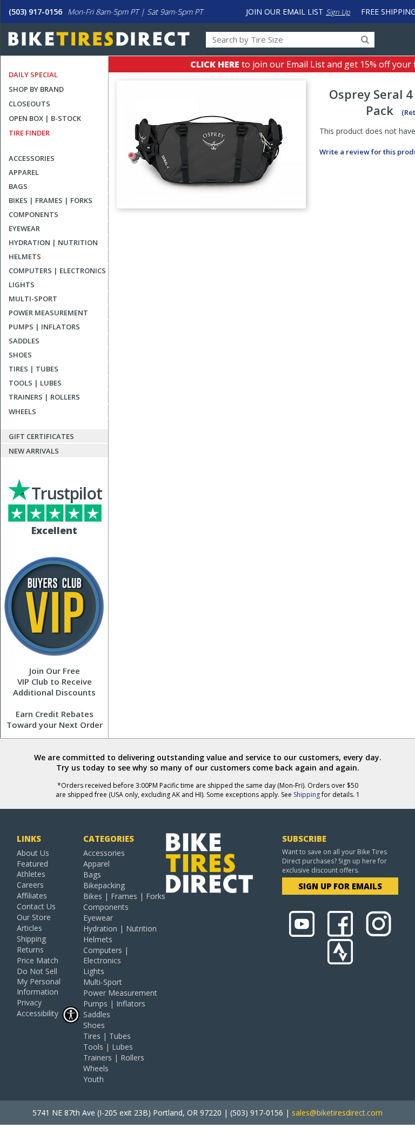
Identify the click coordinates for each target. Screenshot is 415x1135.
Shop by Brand (36, 89)
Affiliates (32, 895)
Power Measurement (48, 312)
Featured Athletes (32, 869)
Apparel (24, 172)
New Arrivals (34, 451)
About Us (33, 853)
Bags (18, 186)
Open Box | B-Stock (45, 118)
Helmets (25, 256)
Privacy (29, 1002)
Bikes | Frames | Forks (50, 200)
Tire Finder (29, 133)
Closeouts (29, 104)
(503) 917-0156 (35, 11)
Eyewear (24, 228)
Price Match (37, 960)
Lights (22, 284)
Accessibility (37, 1013)
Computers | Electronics (57, 270)
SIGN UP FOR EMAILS (340, 886)
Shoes (20, 355)
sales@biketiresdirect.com (337, 1112)
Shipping (306, 794)
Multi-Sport (33, 298)
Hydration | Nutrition (53, 242)
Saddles (24, 341)
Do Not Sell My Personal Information (39, 981)
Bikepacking (104, 885)
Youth (93, 1079)
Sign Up (338, 12)
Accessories (32, 158)
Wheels (22, 411)
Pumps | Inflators (44, 327)
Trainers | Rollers (44, 397)
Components (33, 214)
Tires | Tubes (33, 369)
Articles (29, 928)
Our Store (34, 917)
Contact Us (36, 906)
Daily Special (33, 74)
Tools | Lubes (35, 383)
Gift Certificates (41, 436)
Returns (30, 949)
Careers (30, 885)
